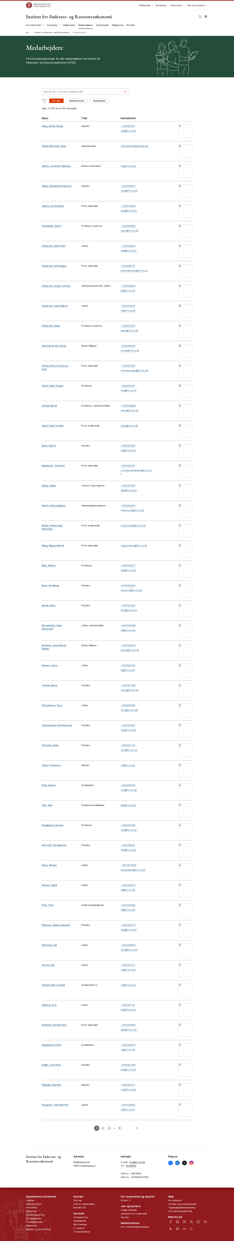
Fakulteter (31, 1207)
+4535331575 (128, 965)
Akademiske (99, 101)
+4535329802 (128, 246)
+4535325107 (128, 1084)
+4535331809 (128, 445)
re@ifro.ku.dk (128, 1049)
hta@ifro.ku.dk (128, 390)
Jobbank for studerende (134, 1213)
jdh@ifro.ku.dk (128, 805)
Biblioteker (31, 1225)
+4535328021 (128, 845)
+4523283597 (128, 665)
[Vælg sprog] (206, 16)
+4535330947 (128, 186)
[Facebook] (170, 1163)
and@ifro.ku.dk (129, 790)
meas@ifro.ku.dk (129, 410)
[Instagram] (191, 1163)
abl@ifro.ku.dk (128, 570)
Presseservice (80, 1217)
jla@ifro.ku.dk (128, 290)
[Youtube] (198, 1221)
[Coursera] (184, 1229)
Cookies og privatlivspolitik (182, 1204)
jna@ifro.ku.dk (128, 166)
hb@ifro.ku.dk (128, 450)
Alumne (125, 1217)
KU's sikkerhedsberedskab (135, 1226)
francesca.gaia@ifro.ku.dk (134, 370)
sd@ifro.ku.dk (128, 889)
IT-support (79, 1228)
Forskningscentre (35, 1214)
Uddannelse (145, 5)
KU (27, 32)
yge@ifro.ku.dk (129, 1029)
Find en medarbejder (84, 1204)
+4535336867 (128, 1104)
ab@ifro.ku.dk (128, 630)
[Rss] (191, 1229)
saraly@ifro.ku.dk (130, 350)
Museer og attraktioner (38, 1229)
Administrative (76, 101)
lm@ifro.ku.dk (128, 310)
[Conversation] (177, 1229)
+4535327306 (128, 1065)
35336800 (131, 1165)
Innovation (176, 5)
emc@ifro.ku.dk (129, 750)
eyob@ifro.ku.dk (129, 425)
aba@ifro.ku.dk (129, 210)
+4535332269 (128, 825)
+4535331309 (128, 365)
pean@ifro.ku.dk (129, 330)
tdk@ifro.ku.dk (128, 850)
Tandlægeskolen (34, 1222)
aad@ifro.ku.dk (129, 929)
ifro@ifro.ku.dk (137, 1162)
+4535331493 (128, 485)
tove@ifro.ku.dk (129, 710)
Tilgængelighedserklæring (181, 1207)
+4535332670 (128, 1045)
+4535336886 (128, 405)
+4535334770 (128, 925)
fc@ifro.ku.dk (128, 765)
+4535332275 (128, 325)
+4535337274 (128, 745)
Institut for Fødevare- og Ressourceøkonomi (69, 16)
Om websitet (175, 1200)
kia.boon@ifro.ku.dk (131, 590)
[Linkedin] (177, 1163)
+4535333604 (128, 945)
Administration (33, 1204)
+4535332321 (128, 385)
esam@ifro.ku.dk (129, 230)
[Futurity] (170, 1229)
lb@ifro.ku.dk (128, 670)
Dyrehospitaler (34, 1218)
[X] (184, 1163)
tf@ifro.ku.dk (128, 1109)
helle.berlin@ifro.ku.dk (132, 510)
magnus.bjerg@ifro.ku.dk (134, 545)
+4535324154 (128, 465)
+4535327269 (128, 685)
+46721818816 (128, 865)
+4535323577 (128, 565)
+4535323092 (128, 585)
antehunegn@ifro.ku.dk (133, 525)
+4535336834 (128, 645)
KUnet (124, 1200)
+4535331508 (128, 605)
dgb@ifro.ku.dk (129, 490)
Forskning (161, 5)
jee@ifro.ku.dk (128, 1009)
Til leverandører (81, 1231)
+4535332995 (128, 905)
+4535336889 (128, 625)
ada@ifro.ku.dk (129, 250)
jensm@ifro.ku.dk (130, 650)
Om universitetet (196, 5)
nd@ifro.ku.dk (128, 969)
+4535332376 (128, 785)
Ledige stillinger (129, 1210)
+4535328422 (128, 345)
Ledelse (30, 1200)
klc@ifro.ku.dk (128, 730)
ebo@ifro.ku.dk (129, 610)
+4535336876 (128, 885)
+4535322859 (128, 505)
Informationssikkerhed (180, 1211)
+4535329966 (128, 1025)
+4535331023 (128, 305)
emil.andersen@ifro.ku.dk (134, 270)
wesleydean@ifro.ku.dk (133, 869)
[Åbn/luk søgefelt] (200, 16)
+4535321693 (128, 725)
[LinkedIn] (177, 1221)
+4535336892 (128, 286)
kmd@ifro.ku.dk (129, 949)
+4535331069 (128, 705)
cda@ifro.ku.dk (129, 830)
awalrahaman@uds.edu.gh (134, 146)
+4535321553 (128, 126)
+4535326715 (128, 266)
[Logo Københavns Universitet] (39, 5)
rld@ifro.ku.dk (128, 985)
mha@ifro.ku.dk (129, 190)
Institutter (31, 1211)
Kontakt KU (79, 1207)
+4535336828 (128, 226)
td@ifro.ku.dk (128, 909)
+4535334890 (128, 206)
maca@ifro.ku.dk (130, 690)
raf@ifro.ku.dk (128, 1089)
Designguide (79, 1220)
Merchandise (80, 1224)
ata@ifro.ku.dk (128, 130)
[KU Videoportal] (205, 1221)
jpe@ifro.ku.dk (128, 1069)
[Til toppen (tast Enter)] (222, 1176)
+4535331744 (128, 1005)
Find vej (77, 1200)
